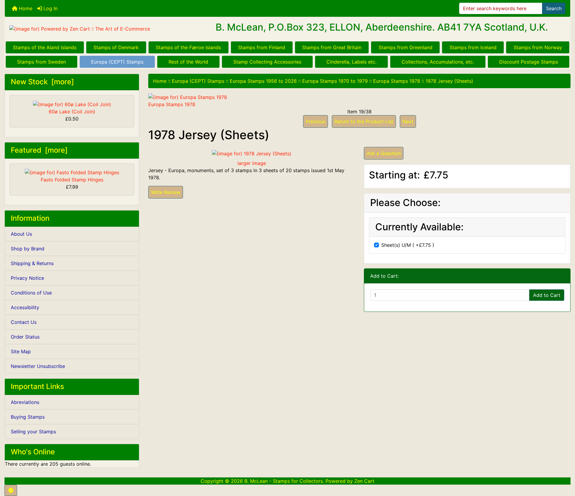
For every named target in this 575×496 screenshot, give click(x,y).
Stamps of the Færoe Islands (188, 47)
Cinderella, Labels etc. (351, 62)
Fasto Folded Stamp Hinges (72, 180)
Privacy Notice (27, 278)
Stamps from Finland (261, 47)
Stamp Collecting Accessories (267, 62)
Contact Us (24, 322)
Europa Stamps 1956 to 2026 (263, 81)
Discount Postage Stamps (528, 62)
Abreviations (25, 402)
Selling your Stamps (33, 432)
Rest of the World (188, 62)
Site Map (21, 351)
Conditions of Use (31, 293)
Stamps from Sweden (41, 62)
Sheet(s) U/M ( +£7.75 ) (407, 245)
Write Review (165, 192)
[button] (10, 490)
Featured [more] (39, 150)
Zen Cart (364, 481)
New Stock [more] (42, 81)
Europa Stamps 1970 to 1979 (335, 81)
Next (407, 121)
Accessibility (25, 307)
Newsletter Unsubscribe (38, 366)
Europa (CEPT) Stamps (117, 62)
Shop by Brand (27, 249)
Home (24, 8)
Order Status (25, 337)
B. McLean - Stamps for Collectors (283, 481)
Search (554, 8)
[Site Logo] (99, 28)
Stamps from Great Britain (331, 47)
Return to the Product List (364, 121)
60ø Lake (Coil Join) (72, 112)
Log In (50, 8)
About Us (21, 234)
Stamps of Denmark (116, 47)
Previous (315, 121)
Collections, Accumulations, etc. (438, 62)
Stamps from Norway (538, 47)
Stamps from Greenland (405, 47)
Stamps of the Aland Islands (44, 47)
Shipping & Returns (32, 263)
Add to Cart (546, 295)
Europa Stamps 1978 (396, 81)
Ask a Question (384, 153)
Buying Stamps (28, 417)
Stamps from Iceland (473, 47)
